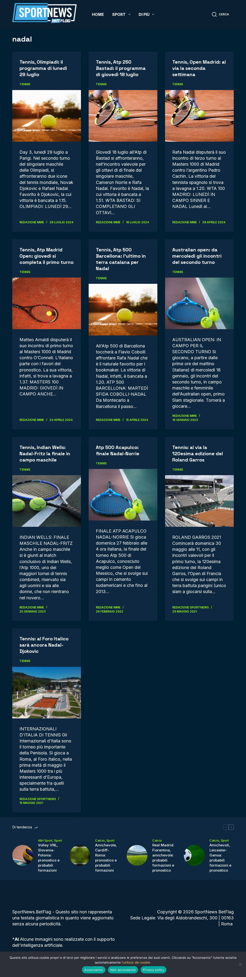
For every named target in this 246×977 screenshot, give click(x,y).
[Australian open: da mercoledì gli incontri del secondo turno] (199, 303)
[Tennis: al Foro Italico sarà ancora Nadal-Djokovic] (46, 692)
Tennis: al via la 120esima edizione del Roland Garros (197, 453)
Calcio (100, 840)
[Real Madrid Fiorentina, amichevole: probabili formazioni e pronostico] (137, 855)
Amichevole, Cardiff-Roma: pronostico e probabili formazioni (106, 858)
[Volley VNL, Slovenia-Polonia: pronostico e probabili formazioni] (22, 855)
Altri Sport (45, 840)
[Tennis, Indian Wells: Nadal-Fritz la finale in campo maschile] (46, 501)
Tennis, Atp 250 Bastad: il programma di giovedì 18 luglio (121, 68)
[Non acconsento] (240, 964)
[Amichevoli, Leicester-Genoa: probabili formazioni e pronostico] (194, 855)
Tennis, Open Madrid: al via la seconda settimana (199, 68)
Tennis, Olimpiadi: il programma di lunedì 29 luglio (43, 68)
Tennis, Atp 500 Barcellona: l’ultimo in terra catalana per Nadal (121, 259)
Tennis (24, 84)
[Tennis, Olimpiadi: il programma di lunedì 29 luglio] (46, 115)
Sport (119, 14)
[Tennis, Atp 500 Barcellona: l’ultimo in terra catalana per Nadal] (123, 309)
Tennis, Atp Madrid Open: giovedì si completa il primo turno (46, 256)
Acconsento (93, 970)
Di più (144, 14)
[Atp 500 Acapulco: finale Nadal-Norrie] (123, 494)
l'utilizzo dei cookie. (136, 962)
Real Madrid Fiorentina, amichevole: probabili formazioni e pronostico (163, 858)
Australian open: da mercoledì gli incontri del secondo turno (196, 256)
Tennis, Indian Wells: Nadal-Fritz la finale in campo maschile (44, 453)
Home (98, 14)
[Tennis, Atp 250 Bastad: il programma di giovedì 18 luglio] (123, 115)
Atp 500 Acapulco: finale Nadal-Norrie (117, 450)
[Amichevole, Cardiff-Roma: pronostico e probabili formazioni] (79, 855)
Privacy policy (153, 970)
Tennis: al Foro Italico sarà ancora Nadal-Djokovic (43, 645)
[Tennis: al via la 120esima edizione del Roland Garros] (199, 501)
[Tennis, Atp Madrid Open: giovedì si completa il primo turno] (46, 303)
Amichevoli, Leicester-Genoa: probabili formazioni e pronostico (220, 858)
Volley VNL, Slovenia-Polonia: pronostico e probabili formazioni (49, 858)
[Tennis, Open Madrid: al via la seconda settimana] (199, 115)
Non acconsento (123, 970)
